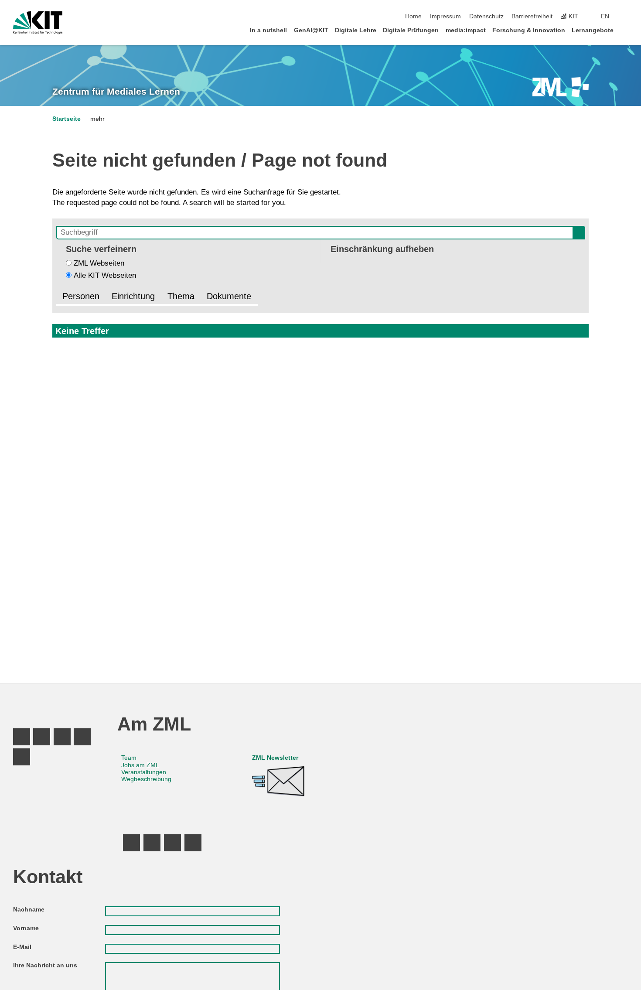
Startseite (66, 119)
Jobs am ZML (140, 765)
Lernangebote (593, 30)
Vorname (26, 928)
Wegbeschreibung (146, 779)
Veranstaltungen (143, 772)
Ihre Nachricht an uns (45, 965)
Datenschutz (486, 16)
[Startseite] (625, 30)
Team (128, 757)
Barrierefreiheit (531, 16)
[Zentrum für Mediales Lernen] (560, 87)
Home (413, 16)
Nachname (28, 909)
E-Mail (22, 947)
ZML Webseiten (99, 263)
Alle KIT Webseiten (105, 275)
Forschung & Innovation (528, 30)
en (605, 16)
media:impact (466, 30)
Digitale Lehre (355, 30)
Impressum (445, 16)
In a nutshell (268, 30)
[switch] (625, 16)
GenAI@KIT (311, 30)
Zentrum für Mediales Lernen (116, 91)
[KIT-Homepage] (37, 22)
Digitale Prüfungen (411, 30)
